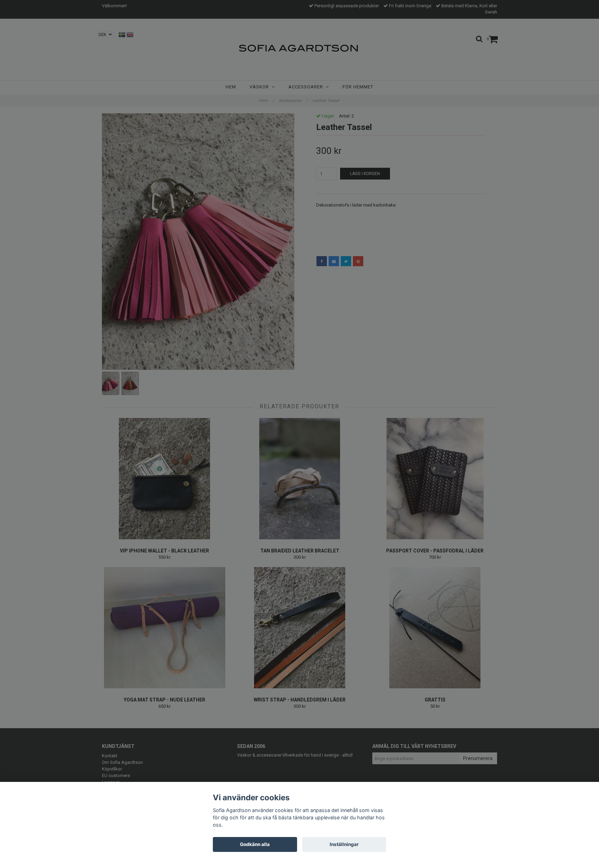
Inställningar (344, 844)
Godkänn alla (255, 844)
